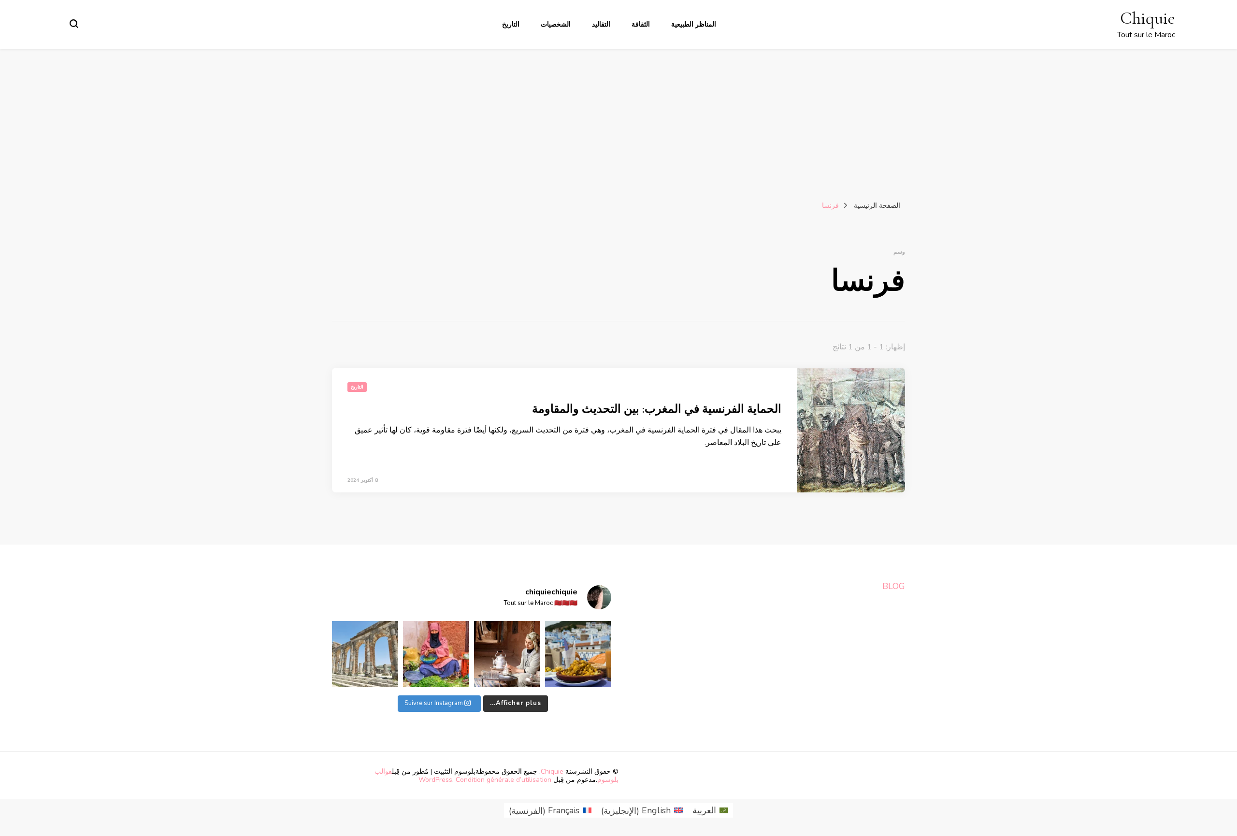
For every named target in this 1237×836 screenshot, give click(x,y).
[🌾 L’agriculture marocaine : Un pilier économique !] (436, 654)
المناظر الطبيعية (693, 24)
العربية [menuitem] (704, 810)
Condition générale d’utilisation (503, 779)
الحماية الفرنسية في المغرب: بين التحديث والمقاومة (656, 409)
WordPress (435, 779)
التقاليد (601, 24)
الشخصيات (556, 24)
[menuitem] (710, 810)
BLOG (893, 586)
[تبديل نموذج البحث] (74, 23)
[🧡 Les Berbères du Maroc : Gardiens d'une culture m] (507, 654)
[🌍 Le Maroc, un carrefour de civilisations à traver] (365, 654)
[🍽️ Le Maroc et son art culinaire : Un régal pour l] (578, 654)
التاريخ (510, 24)
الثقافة (641, 24)
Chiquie (1147, 18)
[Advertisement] (618, 121)
